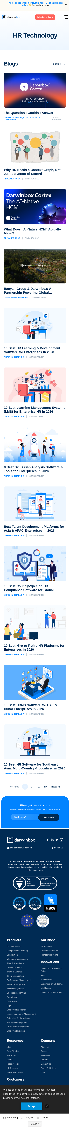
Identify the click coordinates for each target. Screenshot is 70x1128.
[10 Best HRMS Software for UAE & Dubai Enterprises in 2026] (35, 690)
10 (45, 786)
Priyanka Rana (12, 179)
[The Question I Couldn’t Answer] (35, 97)
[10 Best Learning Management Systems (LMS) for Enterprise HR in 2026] (35, 392)
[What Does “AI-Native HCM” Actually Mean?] (35, 214)
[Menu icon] (65, 17)
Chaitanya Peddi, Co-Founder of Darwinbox (22, 119)
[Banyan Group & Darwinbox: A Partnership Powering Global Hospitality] (35, 274)
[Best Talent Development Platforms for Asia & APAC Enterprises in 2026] (35, 511)
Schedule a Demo (45, 17)
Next (54, 786)
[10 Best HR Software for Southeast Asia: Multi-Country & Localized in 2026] (35, 749)
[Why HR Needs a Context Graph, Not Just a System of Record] (35, 155)
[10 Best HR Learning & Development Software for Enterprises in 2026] (35, 333)
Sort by (57, 63)
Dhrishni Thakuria (14, 357)
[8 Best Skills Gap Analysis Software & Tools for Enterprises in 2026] (35, 452)
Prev (16, 786)
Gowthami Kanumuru (16, 298)
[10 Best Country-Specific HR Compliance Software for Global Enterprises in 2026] (35, 571)
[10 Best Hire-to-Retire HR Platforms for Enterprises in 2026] (35, 630)
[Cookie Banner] (35, 1106)
